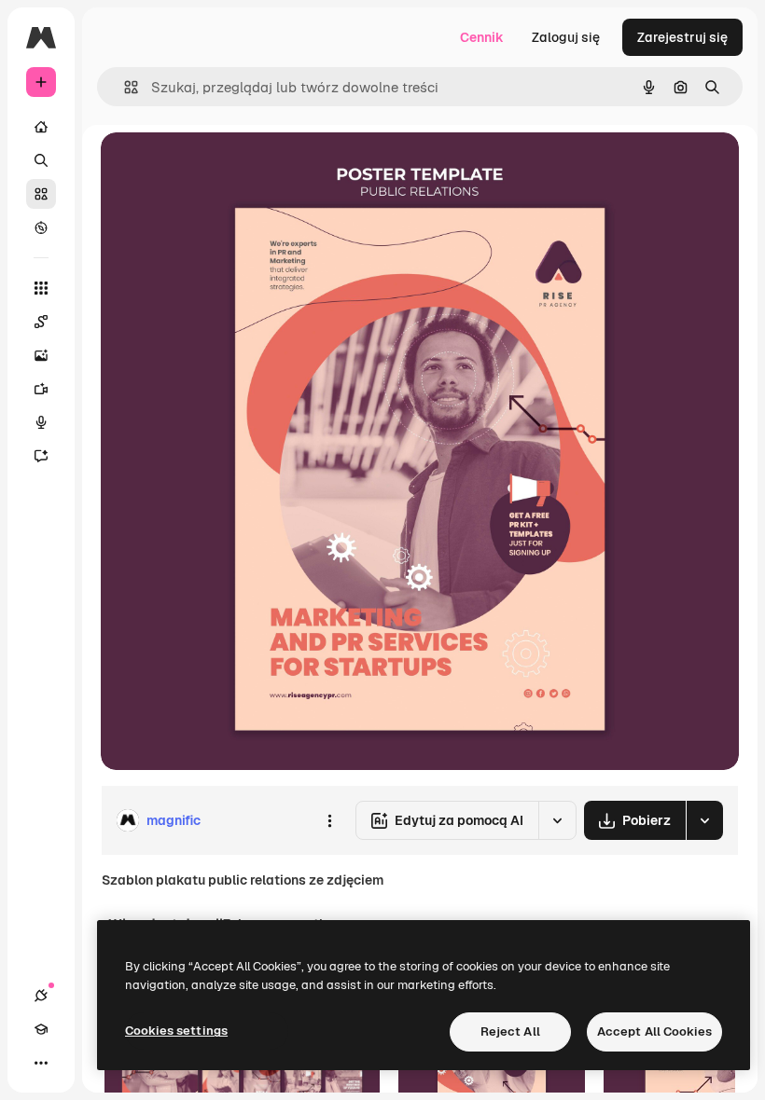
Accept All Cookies (654, 1031)
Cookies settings (176, 1030)
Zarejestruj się (682, 37)
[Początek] (41, 127)
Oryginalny (229, 167)
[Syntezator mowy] (41, 422)
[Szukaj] (41, 160)
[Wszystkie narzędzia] (41, 288)
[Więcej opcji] (329, 820)
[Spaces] (41, 322)
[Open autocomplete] (123, 87)
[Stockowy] (41, 194)
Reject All (510, 1031)
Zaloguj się (566, 37)
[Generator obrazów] (41, 355)
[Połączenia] (41, 996)
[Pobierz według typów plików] (704, 820)
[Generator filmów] (41, 389)
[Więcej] (41, 1063)
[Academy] (41, 1029)
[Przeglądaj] (41, 227)
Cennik (482, 37)
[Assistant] (41, 456)
